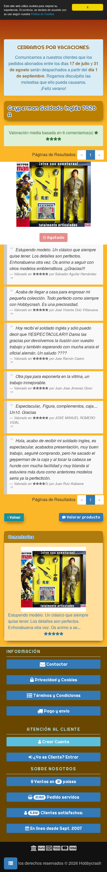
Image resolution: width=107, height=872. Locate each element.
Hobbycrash (90, 863)
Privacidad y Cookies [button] (55, 679)
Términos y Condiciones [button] (56, 695)
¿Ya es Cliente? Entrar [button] (55, 757)
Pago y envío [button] (56, 711)
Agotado (55, 237)
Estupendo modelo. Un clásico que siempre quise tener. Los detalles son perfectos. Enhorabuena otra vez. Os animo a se (48, 621)
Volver (15, 517)
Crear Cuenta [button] (55, 741)
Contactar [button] (56, 664)
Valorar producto (83, 517)
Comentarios (21, 537)
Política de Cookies (42, 14)
